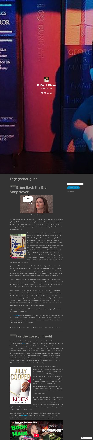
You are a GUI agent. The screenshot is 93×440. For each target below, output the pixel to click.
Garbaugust (17, 315)
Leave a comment (39, 327)
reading (30, 327)
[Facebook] (42, 92)
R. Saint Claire (46, 85)
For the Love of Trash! (34, 336)
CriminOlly (24, 415)
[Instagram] (48, 92)
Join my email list (73, 187)
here (23, 343)
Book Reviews (24, 327)
